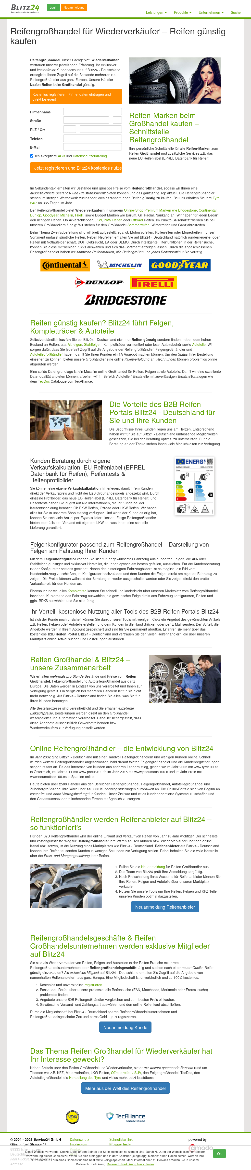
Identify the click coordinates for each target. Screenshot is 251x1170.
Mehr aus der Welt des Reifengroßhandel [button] (125, 1088)
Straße (35, 120)
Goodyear (50, 215)
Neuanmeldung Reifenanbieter (165, 906)
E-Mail (35, 147)
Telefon (36, 138)
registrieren (93, 984)
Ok (219, 1153)
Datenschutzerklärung (90, 155)
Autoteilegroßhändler (46, 354)
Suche (236, 12)
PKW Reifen (113, 219)
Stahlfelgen (92, 344)
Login (53, 7)
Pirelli (79, 215)
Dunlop (35, 215)
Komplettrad (77, 590)
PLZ (33, 129)
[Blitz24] (25, 8)
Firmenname (40, 111)
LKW (98, 219)
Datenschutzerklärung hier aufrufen (130, 1164)
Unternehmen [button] (210, 12)
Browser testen (121, 1144)
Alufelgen (75, 344)
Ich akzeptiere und (71, 155)
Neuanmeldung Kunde (125, 1027)
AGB (61, 155)
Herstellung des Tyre (85, 1077)
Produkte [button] (181, 12)
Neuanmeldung (74, 7)
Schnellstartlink (121, 1139)
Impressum (78, 1144)
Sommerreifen (138, 224)
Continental (207, 210)
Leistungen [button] (155, 12)
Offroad (137, 219)
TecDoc (44, 381)
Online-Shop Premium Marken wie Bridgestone (160, 210)
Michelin (66, 215)
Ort (42, 129)
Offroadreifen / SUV (126, 1072)
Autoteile (199, 344)
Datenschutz (79, 1139)
